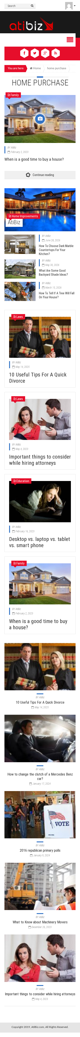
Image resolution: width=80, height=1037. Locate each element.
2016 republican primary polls (40, 850)
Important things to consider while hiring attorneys (40, 460)
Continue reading (43, 175)
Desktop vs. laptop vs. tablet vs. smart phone (39, 542)
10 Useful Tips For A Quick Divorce (40, 702)
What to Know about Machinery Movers (40, 922)
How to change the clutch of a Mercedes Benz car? (40, 776)
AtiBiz (13, 147)
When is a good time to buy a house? (34, 159)
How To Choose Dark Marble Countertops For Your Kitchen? (56, 250)
